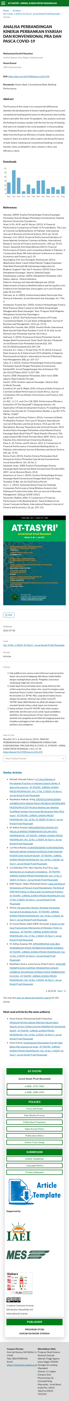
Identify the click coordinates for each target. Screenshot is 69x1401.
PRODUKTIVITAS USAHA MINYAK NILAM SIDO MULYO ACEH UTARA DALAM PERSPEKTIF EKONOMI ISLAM (37, 1026)
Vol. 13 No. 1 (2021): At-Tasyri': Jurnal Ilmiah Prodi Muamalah (31, 14)
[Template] (34, 1204)
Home (6, 10)
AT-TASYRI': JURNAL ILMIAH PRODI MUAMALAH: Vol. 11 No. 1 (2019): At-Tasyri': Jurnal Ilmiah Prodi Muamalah (37, 956)
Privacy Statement (35, 1172)
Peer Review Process (34, 1115)
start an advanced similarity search (34, 997)
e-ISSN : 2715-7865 (34, 1086)
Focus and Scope (34, 1108)
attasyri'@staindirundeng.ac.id (22, 1365)
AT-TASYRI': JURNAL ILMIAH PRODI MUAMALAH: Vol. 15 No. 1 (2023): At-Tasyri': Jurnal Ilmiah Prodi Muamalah (37, 1050)
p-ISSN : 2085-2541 (34, 1092)
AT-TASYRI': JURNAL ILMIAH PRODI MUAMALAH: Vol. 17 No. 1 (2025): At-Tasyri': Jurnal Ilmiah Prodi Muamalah (36, 935)
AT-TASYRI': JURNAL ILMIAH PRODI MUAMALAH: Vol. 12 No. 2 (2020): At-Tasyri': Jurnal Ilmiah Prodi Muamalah (36, 839)
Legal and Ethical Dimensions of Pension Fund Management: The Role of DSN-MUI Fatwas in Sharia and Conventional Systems (37, 887)
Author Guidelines (34, 1158)
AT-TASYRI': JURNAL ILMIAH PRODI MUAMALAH (32, 3)
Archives (17, 10)
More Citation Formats (15, 758)
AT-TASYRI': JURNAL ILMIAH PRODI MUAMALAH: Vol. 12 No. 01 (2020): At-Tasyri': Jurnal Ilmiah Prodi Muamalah (36, 819)
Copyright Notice (34, 1165)
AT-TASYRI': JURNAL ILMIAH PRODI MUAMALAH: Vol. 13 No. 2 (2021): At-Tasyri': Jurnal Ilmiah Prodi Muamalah (36, 1034)
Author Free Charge (34, 1142)
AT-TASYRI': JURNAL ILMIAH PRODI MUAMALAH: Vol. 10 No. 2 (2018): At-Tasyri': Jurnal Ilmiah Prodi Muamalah (37, 859)
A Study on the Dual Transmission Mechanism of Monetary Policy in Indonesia (37, 927)
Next (60, 991)
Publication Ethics (35, 1135)
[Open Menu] (3, 3)
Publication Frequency (34, 1122)
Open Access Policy (34, 1128)
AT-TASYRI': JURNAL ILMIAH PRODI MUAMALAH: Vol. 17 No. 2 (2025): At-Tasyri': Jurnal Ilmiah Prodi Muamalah (36, 791)
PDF (10, 615)
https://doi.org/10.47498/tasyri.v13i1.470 (28, 76)
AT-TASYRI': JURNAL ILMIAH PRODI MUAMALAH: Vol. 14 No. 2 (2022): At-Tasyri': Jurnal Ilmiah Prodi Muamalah (37, 915)
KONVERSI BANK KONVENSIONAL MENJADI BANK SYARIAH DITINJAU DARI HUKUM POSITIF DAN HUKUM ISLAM (37, 851)
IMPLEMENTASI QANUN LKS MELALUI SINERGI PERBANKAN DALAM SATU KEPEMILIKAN (34, 831)
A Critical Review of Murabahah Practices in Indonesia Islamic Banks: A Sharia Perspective (35, 783)
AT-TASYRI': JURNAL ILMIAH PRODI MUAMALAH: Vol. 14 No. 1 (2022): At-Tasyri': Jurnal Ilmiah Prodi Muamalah (36, 980)
